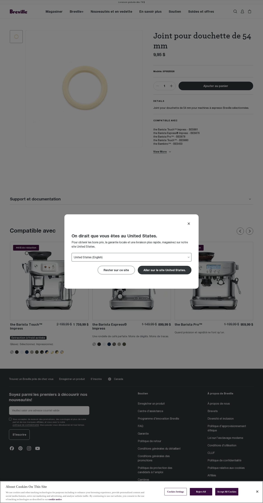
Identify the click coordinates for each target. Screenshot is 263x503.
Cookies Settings (175, 491)
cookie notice (55, 499)
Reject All (201, 491)
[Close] (188, 223)
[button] (164, 270)
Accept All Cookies (226, 491)
